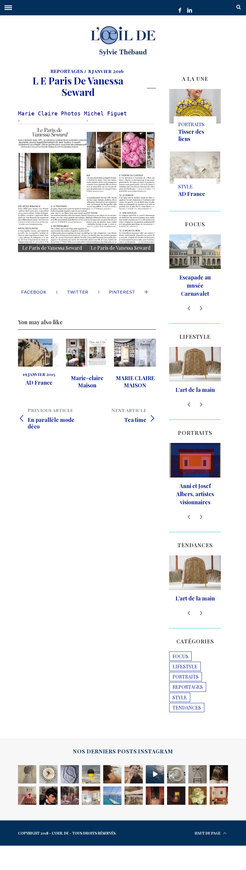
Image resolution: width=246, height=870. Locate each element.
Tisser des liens (191, 135)
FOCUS (180, 656)
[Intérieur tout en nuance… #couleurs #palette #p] (27, 795)
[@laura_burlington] (155, 795)
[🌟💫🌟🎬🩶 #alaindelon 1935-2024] (48, 795)
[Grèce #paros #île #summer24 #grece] (133, 795)
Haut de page (208, 833)
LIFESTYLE (184, 666)
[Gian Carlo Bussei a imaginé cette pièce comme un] (219, 795)
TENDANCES (186, 707)
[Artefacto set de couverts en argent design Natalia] (176, 774)
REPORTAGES (66, 71)
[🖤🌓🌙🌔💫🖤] (155, 774)
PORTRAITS (191, 124)
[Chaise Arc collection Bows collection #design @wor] (197, 774)
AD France (39, 382)
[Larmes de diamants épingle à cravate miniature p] (48, 774)
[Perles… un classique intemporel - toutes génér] (70, 774)
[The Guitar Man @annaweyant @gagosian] (219, 774)
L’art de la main (195, 389)
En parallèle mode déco (51, 418)
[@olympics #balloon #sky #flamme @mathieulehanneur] (91, 774)
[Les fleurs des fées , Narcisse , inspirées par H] (197, 795)
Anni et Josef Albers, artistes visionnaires (195, 494)
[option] (39, 362)
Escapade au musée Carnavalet (195, 285)
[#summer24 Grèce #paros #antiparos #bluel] (112, 795)
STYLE (185, 186)
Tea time (128, 415)
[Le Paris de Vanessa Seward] (52, 184)
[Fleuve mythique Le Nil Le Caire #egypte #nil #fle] (176, 795)
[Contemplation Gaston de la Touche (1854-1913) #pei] (27, 774)
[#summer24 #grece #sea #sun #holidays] (91, 795)
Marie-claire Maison (87, 381)
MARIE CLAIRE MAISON (135, 381)
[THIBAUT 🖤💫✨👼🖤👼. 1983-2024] (133, 774)
